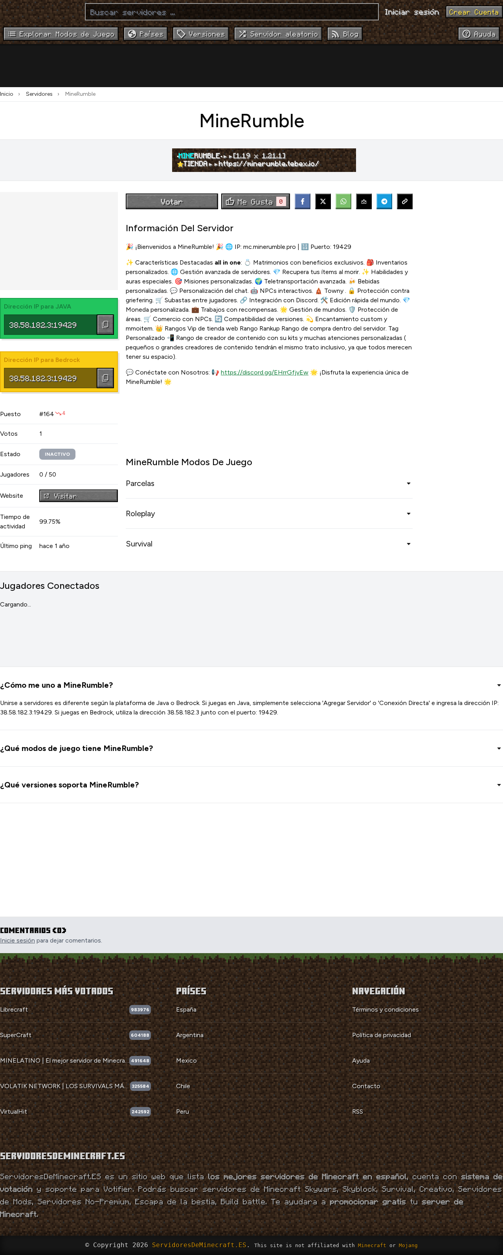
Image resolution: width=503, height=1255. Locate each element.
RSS (357, 1111)
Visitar (65, 495)
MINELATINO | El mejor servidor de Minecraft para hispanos (64, 1060)
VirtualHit (13, 1111)
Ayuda (361, 1060)
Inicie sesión (17, 940)
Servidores (39, 94)
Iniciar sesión (412, 11)
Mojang (408, 1245)
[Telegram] (384, 201)
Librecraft (14, 1009)
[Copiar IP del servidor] (105, 324)
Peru (182, 1111)
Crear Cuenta (474, 11)
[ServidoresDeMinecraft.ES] (39, 12)
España (186, 1009)
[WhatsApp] (343, 201)
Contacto (366, 1086)
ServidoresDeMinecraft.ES (199, 1245)
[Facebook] (302, 201)
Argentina (190, 1035)
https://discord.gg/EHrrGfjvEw (264, 372)
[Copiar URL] (405, 201)
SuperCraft (15, 1035)
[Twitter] (323, 201)
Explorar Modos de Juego (67, 33)
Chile (183, 1086)
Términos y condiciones (385, 1009)
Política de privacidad (381, 1035)
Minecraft (372, 1245)
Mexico (186, 1060)
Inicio (6, 94)
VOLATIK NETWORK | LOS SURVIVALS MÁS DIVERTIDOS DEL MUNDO (65, 1086)
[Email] (364, 201)
